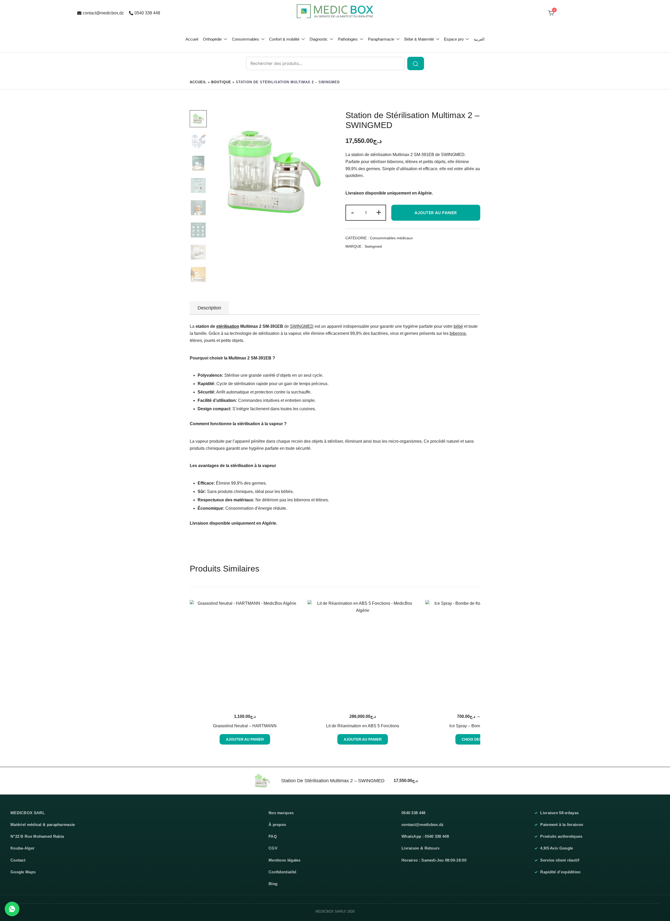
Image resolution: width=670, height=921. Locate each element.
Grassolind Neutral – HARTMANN (245, 726)
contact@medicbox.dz (103, 13)
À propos (277, 825)
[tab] (209, 307)
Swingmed (373, 246)
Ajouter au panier (436, 212)
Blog (273, 884)
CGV (273, 848)
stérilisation (227, 326)
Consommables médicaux (391, 238)
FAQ (273, 836)
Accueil (192, 39)
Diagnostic (319, 39)
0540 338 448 (147, 13)
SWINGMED (453, 154)
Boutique (221, 82)
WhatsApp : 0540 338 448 (425, 836)
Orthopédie (212, 39)
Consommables (245, 39)
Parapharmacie (381, 39)
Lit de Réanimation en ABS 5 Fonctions (362, 726)
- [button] (352, 212)
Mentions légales (285, 860)
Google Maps (23, 872)
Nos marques (281, 813)
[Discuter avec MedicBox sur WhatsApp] (12, 909)
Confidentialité (283, 872)
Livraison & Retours (420, 848)
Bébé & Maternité (419, 39)
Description (209, 307)
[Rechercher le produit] (415, 63)
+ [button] (378, 212)
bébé (458, 326)
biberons (458, 333)
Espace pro (454, 39)
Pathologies (348, 39)
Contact (17, 860)
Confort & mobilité (284, 39)
